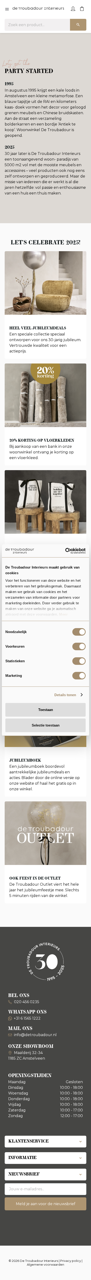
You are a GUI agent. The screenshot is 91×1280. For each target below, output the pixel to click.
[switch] (79, 646)
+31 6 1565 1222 (27, 1018)
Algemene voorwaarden (45, 1264)
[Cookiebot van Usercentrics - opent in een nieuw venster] (65, 551)
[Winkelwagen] (81, 8)
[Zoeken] (78, 25)
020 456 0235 (26, 1002)
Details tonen (65, 695)
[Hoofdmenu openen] (7, 9)
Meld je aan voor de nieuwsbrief (45, 1204)
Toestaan (45, 710)
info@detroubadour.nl (35, 1035)
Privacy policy (70, 1261)
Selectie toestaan (46, 725)
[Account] (73, 8)
